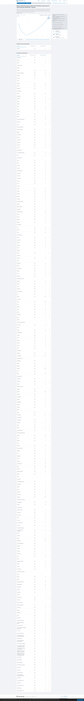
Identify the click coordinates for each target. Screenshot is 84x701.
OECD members (19, 659)
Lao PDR (18, 335)
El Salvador (18, 209)
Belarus (18, 101)
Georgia (18, 242)
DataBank (55, 3)
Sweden (18, 538)
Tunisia (18, 563)
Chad (18, 155)
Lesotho (18, 342)
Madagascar (19, 360)
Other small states (20, 662)
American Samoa (19, 65)
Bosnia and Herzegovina (20, 119)
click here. (58, 699)
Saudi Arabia (19, 484)
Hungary (18, 281)
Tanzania (18, 48)
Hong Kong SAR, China (20, 278)
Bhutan (18, 114)
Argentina (18, 75)
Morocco (18, 399)
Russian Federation (20, 471)
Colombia (18, 165)
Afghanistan (19, 57)
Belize (18, 106)
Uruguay (18, 589)
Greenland (18, 255)
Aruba (18, 80)
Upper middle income (20, 690)
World (18, 615)
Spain (18, 517)
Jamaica (18, 306)
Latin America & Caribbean (21, 643)
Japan (18, 309)
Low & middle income (20, 680)
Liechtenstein (19, 350)
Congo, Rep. (19, 173)
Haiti (18, 273)
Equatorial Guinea (19, 211)
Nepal (18, 412)
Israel (18, 301)
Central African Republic (20, 152)
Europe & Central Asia (20, 633)
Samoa (18, 476)
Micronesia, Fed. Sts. (20, 386)
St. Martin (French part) (20, 527)
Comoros (18, 168)
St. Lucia (18, 525)
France (18, 232)
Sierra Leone (19, 494)
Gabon (18, 237)
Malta (18, 373)
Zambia (18, 610)
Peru (18, 453)
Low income (19, 682)
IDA (28, 696)
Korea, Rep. (19, 324)
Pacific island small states (21, 664)
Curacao (18, 186)
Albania (18, 60)
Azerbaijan (18, 88)
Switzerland (19, 540)
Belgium (18, 103)
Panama (18, 445)
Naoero (18, 409)
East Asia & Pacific (19, 625)
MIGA (32, 696)
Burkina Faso (19, 134)
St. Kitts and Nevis (20, 522)
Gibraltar (18, 250)
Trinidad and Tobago (20, 561)
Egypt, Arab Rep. (19, 206)
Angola (18, 70)
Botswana (18, 121)
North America (19, 657)
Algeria (18, 62)
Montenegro (19, 396)
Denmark (18, 193)
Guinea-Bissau (19, 268)
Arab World (18, 617)
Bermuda (18, 111)
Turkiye (18, 566)
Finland (18, 229)
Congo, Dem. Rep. (19, 170)
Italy (17, 304)
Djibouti (18, 196)
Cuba (18, 183)
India (18, 286)
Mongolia (18, 394)
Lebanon (18, 340)
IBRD (27, 696)
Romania (18, 468)
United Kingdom (19, 584)
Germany (18, 245)
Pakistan (18, 440)
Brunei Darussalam (20, 129)
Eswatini (18, 219)
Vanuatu (18, 594)
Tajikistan (18, 545)
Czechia (18, 191)
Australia (18, 83)
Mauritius (18, 381)
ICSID (35, 696)
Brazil (18, 124)
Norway (18, 435)
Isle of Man (18, 299)
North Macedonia (19, 430)
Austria (18, 85)
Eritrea (18, 214)
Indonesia (18, 288)
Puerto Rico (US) (19, 463)
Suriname (18, 535)
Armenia (18, 78)
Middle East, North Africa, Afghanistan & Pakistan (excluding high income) (21, 654)
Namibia (18, 407)
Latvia (18, 337)
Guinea (18, 265)
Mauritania (18, 378)
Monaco (18, 391)
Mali (17, 371)
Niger (18, 425)
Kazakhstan (19, 314)
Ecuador (18, 204)
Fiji (17, 227)
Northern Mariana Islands (21, 432)
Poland (18, 458)
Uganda (18, 576)
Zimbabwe (18, 612)
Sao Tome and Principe (20, 481)
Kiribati (18, 319)
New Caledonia (19, 417)
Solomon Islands (19, 507)
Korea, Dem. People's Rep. (21, 322)
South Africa (19, 512)
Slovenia (18, 504)
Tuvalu (18, 574)
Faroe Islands (19, 224)
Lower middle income (20, 685)
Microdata (59, 3)
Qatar (18, 466)
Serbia (18, 489)
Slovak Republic (19, 502)
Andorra (18, 67)
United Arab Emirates (20, 581)
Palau (18, 443)
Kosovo (18, 327)
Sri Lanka (18, 520)
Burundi (18, 137)
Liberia (18, 345)
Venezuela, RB (19, 597)
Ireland (18, 296)
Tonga (18, 558)
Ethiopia (18, 222)
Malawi (18, 363)
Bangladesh (19, 96)
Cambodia (18, 142)
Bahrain (18, 93)
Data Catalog (63, 3)
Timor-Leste (19, 553)
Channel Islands (19, 157)
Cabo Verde (19, 139)
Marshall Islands (19, 376)
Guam (18, 260)
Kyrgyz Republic (19, 332)
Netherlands (19, 414)
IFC (30, 696)
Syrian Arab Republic (20, 543)
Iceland (18, 283)
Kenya (18, 317)
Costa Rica (18, 175)
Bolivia (18, 116)
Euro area (18, 630)
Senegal (18, 486)
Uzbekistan (18, 592)
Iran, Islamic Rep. (19, 291)
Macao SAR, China (19, 358)
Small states (19, 667)
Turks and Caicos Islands (20, 571)
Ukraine (18, 579)
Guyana (18, 270)
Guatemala (18, 263)
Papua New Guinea (20, 448)
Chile (18, 160)
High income (19, 677)
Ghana (18, 247)
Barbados (18, 98)
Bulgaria (18, 132)
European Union (19, 638)
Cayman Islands (19, 150)
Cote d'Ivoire (19, 178)
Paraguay (18, 450)
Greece (18, 252)
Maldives (18, 368)
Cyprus (18, 188)
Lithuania (18, 353)
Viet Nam (18, 599)
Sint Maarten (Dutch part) (21, 499)
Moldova (18, 389)
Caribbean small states (20, 620)
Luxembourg (19, 355)
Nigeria (18, 427)
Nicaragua (18, 422)
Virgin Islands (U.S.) (20, 602)
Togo (18, 556)
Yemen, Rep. (19, 607)
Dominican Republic (20, 201)
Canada (18, 147)
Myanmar (18, 404)
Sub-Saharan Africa (20, 672)
